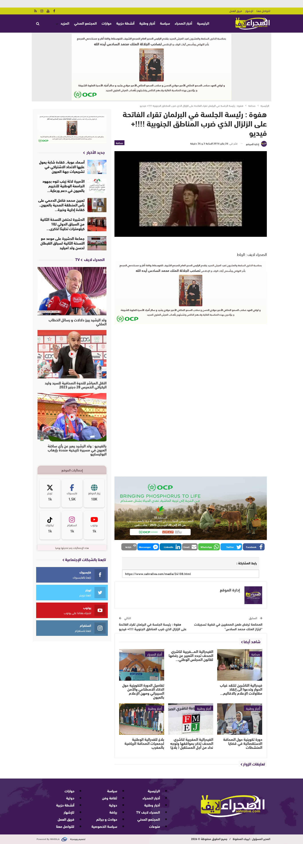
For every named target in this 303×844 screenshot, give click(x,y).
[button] (254, 546)
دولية (113, 805)
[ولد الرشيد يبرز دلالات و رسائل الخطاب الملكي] (71, 291)
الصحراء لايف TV (148, 812)
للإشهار (249, 10)
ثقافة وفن (109, 798)
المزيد (65, 23)
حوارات (106, 23)
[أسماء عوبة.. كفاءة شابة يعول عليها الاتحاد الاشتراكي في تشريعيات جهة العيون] (97, 167)
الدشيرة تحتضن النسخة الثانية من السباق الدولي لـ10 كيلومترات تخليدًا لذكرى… (62, 223)
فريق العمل (235, 10)
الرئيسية (203, 23)
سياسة (165, 23)
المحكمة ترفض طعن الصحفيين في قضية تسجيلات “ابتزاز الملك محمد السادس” (228, 626)
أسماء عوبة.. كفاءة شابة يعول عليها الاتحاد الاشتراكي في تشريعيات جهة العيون (62, 166)
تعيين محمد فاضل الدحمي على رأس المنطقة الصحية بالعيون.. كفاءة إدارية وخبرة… (61, 204)
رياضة (113, 812)
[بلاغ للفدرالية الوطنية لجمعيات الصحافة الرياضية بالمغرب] (141, 719)
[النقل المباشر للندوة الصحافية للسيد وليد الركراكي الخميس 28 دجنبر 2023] (71, 354)
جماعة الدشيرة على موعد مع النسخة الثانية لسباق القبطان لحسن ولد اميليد (62, 243)
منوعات (154, 826)
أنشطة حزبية (125, 23)
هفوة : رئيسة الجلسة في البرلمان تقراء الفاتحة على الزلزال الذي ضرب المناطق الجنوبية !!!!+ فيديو (153, 626)
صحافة (119, 142)
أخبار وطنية (147, 23)
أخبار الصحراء (183, 23)
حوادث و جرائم (106, 819)
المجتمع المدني (85, 23)
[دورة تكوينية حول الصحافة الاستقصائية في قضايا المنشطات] (239, 719)
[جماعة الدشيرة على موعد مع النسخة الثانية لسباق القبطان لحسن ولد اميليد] (97, 243)
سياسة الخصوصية (104, 826)
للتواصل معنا (263, 10)
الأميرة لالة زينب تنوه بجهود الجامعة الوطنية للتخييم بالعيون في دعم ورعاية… (63, 185)
